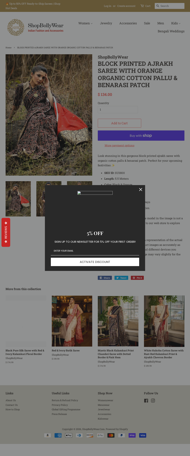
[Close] (140, 189)
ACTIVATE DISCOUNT (95, 262)
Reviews (6, 232)
